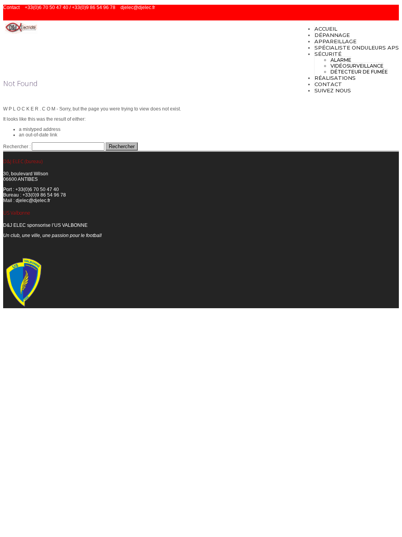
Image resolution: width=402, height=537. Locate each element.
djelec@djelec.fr (138, 7)
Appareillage (335, 41)
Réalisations (335, 78)
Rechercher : (17, 146)
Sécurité (328, 54)
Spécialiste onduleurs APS (356, 47)
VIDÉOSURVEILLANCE (357, 66)
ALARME (341, 60)
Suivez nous (332, 90)
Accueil (325, 29)
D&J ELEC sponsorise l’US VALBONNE (45, 225)
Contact (328, 84)
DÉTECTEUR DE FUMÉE (359, 72)
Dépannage (332, 35)
